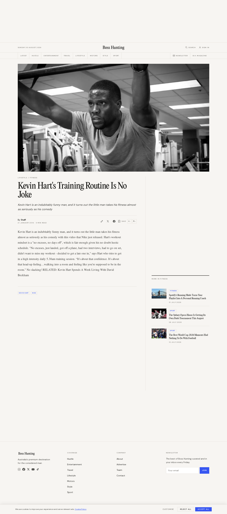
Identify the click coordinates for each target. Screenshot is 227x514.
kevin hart (24, 293)
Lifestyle (80, 56)
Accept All (203, 509)
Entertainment (51, 56)
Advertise (121, 464)
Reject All (185, 509)
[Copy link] (101, 221)
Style (105, 56)
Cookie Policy (80, 509)
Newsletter (182, 56)
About (120, 458)
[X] (28, 469)
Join (204, 470)
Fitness (33, 178)
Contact (121, 475)
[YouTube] (33, 469)
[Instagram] (19, 469)
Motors (94, 56)
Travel (67, 56)
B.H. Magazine (200, 56)
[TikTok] (37, 469)
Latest (23, 56)
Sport (116, 56)
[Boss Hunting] (113, 47)
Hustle (35, 56)
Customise (168, 509)
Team (119, 470)
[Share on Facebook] (114, 221)
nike (34, 293)
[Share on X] (107, 221)
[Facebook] (23, 469)
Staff (23, 219)
